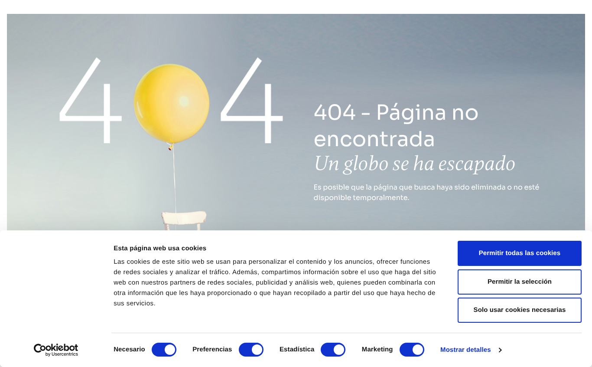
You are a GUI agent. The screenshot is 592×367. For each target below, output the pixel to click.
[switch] (251, 350)
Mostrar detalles (465, 350)
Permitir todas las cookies (520, 253)
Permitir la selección (520, 281)
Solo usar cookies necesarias (520, 310)
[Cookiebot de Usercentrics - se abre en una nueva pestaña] (56, 350)
